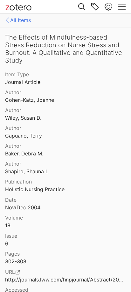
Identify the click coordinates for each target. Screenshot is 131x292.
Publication (18, 181)
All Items (20, 20)
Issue (11, 236)
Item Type (17, 74)
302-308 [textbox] (15, 261)
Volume (14, 217)
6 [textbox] (6, 243)
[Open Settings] (108, 6)
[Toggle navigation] (121, 6)
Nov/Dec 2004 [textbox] (22, 207)
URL (10, 272)
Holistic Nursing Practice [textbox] (35, 189)
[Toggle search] (81, 6)
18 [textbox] (7, 225)
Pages (12, 254)
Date (11, 200)
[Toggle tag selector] (95, 6)
